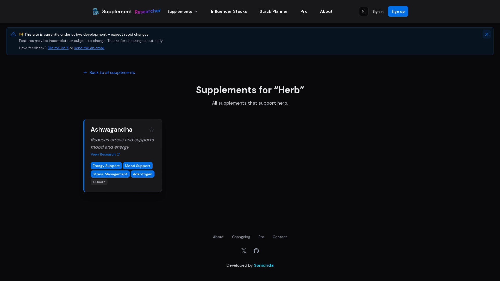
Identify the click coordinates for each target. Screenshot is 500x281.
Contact (280, 236)
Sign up (398, 11)
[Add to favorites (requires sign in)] (151, 129)
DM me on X (58, 48)
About (326, 11)
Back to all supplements (112, 72)
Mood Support (138, 165)
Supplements (179, 11)
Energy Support (106, 165)
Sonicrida (263, 265)
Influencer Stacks (229, 11)
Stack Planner (274, 11)
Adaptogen (142, 174)
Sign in (378, 11)
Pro (304, 11)
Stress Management (110, 174)
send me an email (89, 48)
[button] (122, 155)
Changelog (241, 236)
